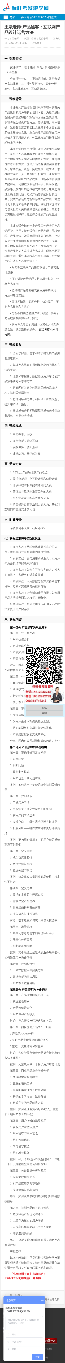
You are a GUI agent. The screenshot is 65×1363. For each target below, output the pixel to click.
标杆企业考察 (46, 1349)
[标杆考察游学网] (32, 9)
